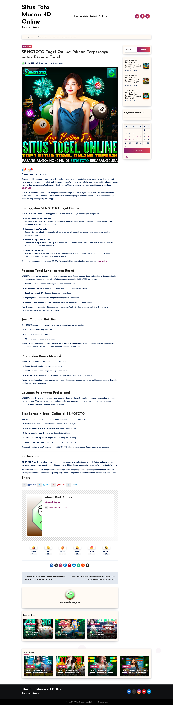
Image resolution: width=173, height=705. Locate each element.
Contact (93, 16)
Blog (76, 16)
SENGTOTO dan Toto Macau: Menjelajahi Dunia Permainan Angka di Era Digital (133, 64)
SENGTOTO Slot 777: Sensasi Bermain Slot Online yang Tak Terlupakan (70, 630)
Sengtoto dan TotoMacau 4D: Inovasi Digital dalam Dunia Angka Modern (37, 630)
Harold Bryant (33, 63)
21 (140, 140)
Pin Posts (103, 16)
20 (137, 140)
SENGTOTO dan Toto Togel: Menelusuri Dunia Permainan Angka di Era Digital (134, 673)
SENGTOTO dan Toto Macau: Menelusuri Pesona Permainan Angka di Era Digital (133, 94)
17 (126, 140)
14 (140, 136)
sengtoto (84, 16)
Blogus (92, 702)
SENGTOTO (26, 188)
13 (137, 136)
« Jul (127, 157)
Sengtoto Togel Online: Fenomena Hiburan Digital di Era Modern (101, 630)
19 (133, 140)
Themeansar (102, 702)
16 (148, 136)
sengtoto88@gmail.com (58, 507)
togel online (26, 46)
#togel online (59, 63)
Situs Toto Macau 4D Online (36, 15)
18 (130, 140)
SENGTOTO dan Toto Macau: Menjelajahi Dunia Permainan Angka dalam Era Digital (132, 79)
